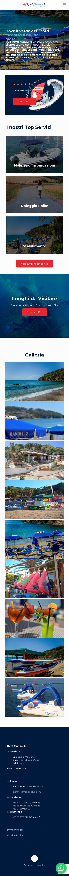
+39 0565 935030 (21, 808)
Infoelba (41, 865)
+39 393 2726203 (21, 817)
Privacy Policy (15, 829)
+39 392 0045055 (22, 805)
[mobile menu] (64, 4)
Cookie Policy (15, 835)
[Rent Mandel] (34, 5)
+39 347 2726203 (21, 802)
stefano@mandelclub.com (27, 792)
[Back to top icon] (34, 858)
